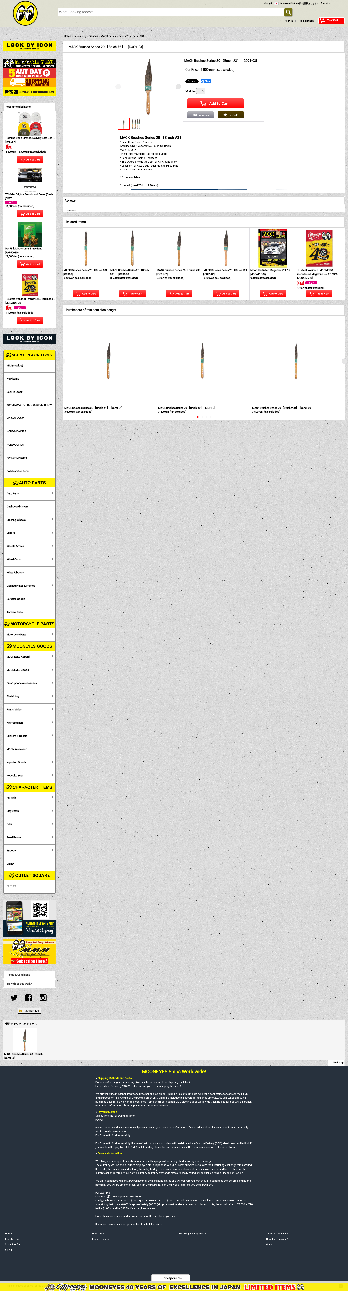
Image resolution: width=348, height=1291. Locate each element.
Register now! (307, 21)
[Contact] (29, 91)
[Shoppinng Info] (29, 82)
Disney (10, 863)
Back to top (338, 1062)
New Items (13, 378)
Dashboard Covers (17, 506)
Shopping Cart (13, 1244)
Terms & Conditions (18, 974)
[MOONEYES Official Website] (29, 63)
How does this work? (19, 983)
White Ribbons (15, 572)
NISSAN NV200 (15, 418)
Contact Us (272, 1244)
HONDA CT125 (15, 444)
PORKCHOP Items (17, 457)
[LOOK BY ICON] (29, 46)
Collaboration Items (18, 471)
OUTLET (11, 886)
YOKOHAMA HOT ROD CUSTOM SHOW (29, 404)
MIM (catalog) (15, 365)
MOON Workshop (17, 749)
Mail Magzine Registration (193, 1233)
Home (8, 1233)
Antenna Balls (15, 612)
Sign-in (289, 21)
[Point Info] (29, 72)
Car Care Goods (16, 598)
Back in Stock (15, 391)
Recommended (100, 1239)
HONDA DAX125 (16, 431)
